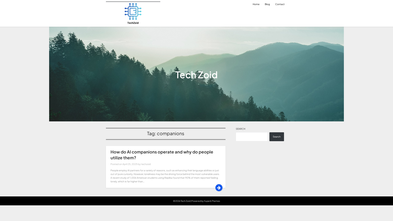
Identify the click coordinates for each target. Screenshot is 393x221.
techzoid (146, 164)
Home (256, 4)
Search (240, 128)
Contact (280, 4)
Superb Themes (212, 201)
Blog (267, 4)
